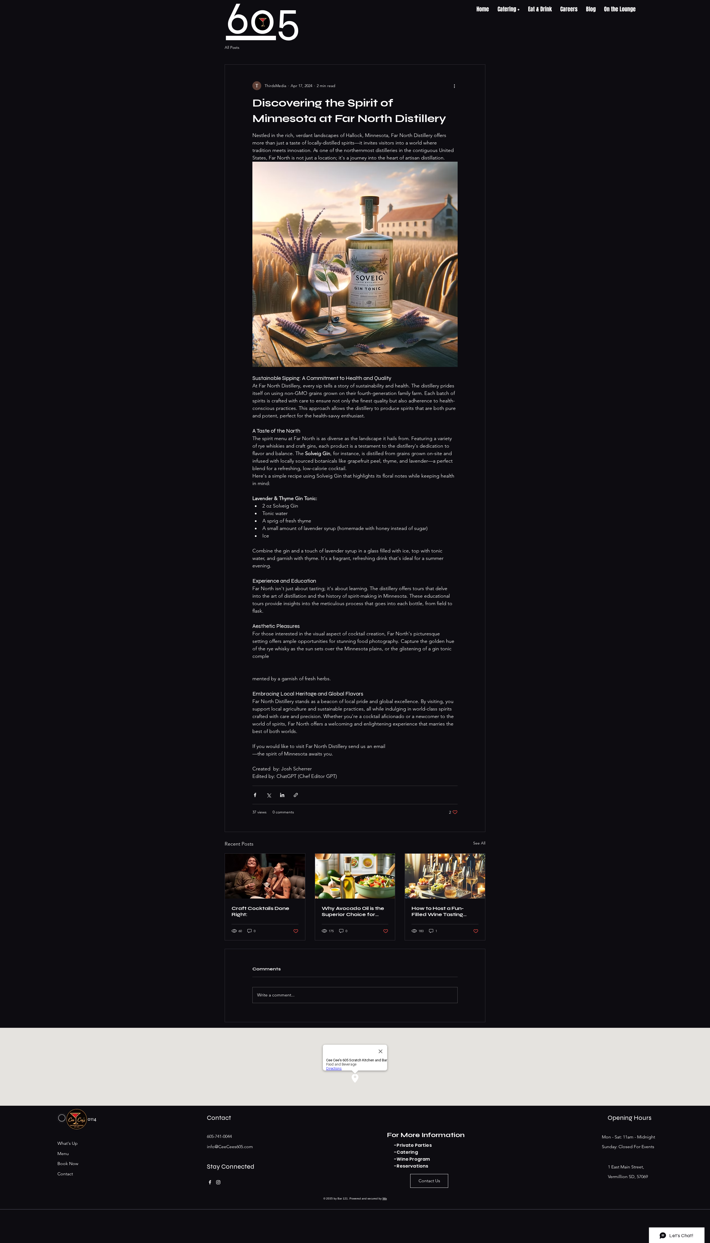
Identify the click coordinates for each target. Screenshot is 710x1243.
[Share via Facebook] (255, 795)
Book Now (67, 1163)
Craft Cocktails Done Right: (260, 911)
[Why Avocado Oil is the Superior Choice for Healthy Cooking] (355, 876)
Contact (65, 1173)
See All (479, 843)
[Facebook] (210, 1182)
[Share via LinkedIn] (282, 795)
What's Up (67, 1143)
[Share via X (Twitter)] (268, 795)
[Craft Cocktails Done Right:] (265, 876)
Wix (384, 1198)
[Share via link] (295, 795)
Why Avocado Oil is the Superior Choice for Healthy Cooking (353, 911)
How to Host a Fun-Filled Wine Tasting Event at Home (438, 911)
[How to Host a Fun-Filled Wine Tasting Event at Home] (445, 876)
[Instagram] (218, 1182)
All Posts (232, 47)
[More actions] (454, 85)
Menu (63, 1153)
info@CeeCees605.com (230, 1146)
